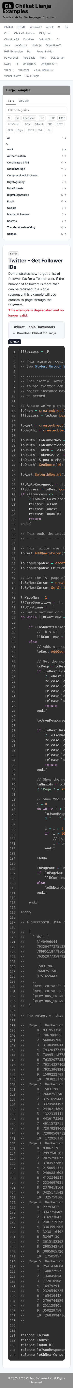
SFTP (10, 130)
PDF (50, 124)
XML (40, 130)
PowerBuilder (45, 51)
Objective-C (53, 45)
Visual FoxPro (12, 75)
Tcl (16, 63)
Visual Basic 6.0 (44, 69)
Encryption (29, 118)
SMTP (31, 130)
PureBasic (29, 57)
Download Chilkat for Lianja (36, 333)
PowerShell (11, 57)
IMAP (62, 118)
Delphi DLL (45, 39)
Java (7, 45)
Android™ (36, 27)
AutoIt (50, 27)
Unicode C (29, 63)
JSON (27, 124)
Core (11, 100)
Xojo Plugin (33, 75)
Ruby (43, 57)
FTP (42, 118)
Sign (20, 130)
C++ (7, 33)
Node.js (36, 45)
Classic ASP (11, 39)
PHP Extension (13, 51)
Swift (7, 63)
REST (60, 124)
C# (66, 27)
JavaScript (20, 45)
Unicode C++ (49, 63)
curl (17, 118)
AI (9, 118)
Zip (49, 130)
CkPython (45, 33)
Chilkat (8, 27)
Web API (24, 100)
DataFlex (28, 39)
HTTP (51, 118)
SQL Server (57, 57)
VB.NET (9, 69)
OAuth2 (39, 124)
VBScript (23, 69)
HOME (21, 27)
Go (58, 39)
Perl (29, 51)
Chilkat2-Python (24, 33)
